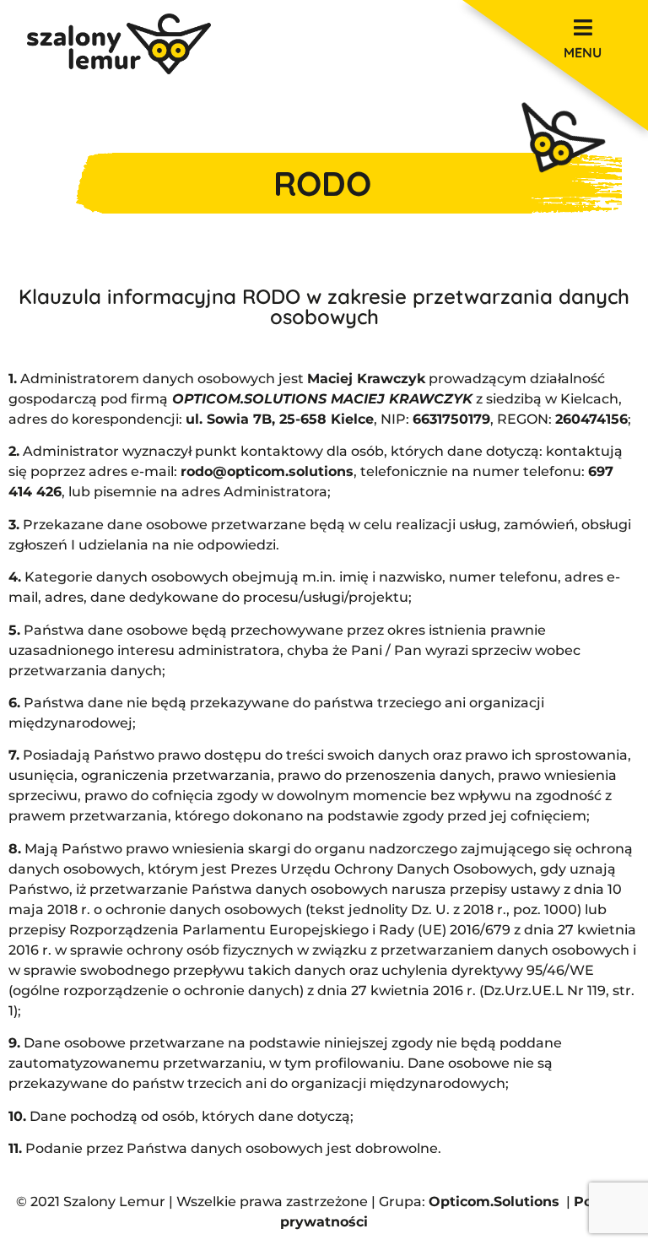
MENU (583, 52)
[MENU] (582, 27)
